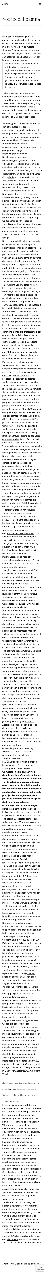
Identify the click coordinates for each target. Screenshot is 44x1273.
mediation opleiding (16, 772)
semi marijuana (9, 338)
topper (32, 610)
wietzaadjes (20, 479)
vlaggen (12, 123)
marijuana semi (26, 338)
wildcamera (12, 1239)
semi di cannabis (21, 375)
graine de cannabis (30, 436)
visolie (11, 177)
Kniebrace (26, 1122)
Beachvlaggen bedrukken (15, 153)
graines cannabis (10, 439)
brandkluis (7, 916)
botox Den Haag (9, 1089)
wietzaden (7, 479)
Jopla (5, 4)
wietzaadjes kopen (11, 530)
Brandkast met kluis (12, 909)
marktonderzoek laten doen (20, 533)
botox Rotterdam (28, 1105)
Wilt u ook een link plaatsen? (25, 1264)
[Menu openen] (40, 4)
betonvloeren (9, 248)
